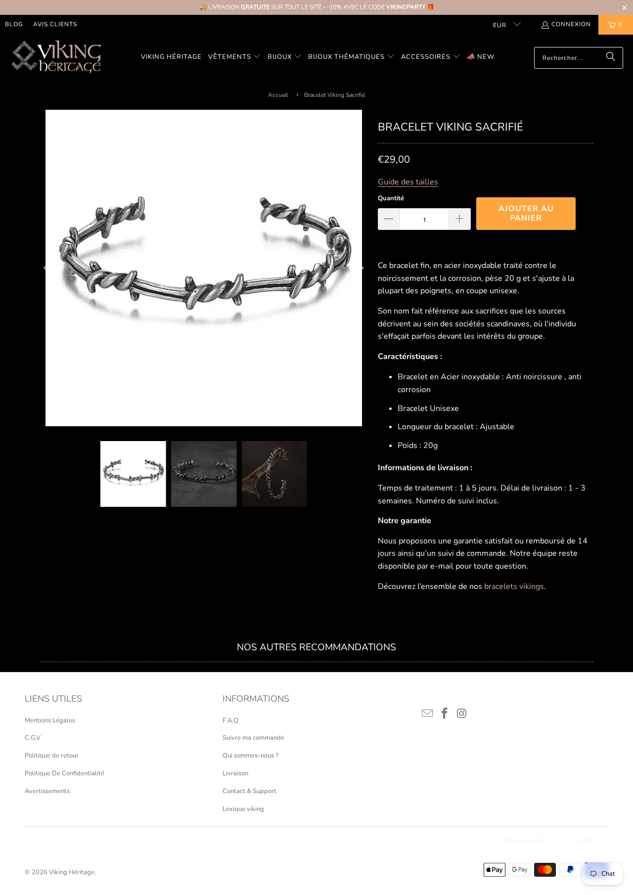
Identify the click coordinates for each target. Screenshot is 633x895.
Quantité (391, 198)
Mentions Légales (50, 720)
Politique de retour (52, 755)
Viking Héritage (71, 872)
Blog (14, 24)
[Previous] (47, 268)
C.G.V (33, 737)
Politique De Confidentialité (64, 773)
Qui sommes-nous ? (250, 755)
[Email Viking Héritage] (427, 714)
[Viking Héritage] (55, 58)
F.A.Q (230, 720)
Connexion (571, 24)
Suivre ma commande (253, 737)
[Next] (360, 268)
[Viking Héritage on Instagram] (461, 714)
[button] (234, 57)
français (522, 841)
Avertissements (47, 791)
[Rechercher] (610, 58)
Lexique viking (243, 809)
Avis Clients (55, 24)
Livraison (235, 773)
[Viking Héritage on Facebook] (445, 714)
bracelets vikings (514, 586)
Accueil (278, 95)
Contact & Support (249, 791)
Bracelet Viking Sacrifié (334, 95)
